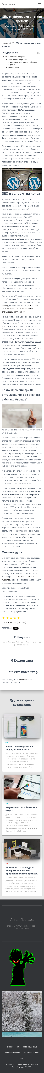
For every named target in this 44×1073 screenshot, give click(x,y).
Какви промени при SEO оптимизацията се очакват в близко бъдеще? (22, 62)
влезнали (23, 679)
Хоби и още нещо (30, 1047)
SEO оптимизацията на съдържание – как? (19, 748)
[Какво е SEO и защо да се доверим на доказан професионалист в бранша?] (22, 849)
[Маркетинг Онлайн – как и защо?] (22, 787)
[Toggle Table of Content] (37, 53)
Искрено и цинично (12, 1053)
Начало (5, 43)
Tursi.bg (5, 305)
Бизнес (10, 1047)
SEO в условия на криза (15, 57)
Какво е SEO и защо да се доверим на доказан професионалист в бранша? (22, 870)
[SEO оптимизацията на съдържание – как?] (22, 726)
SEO (12, 43)
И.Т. (18, 1047)
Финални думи (13, 67)
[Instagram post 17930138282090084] (22, 1011)
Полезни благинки (31, 1053)
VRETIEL (28, 1067)
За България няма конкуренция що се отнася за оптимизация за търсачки (20, 308)
